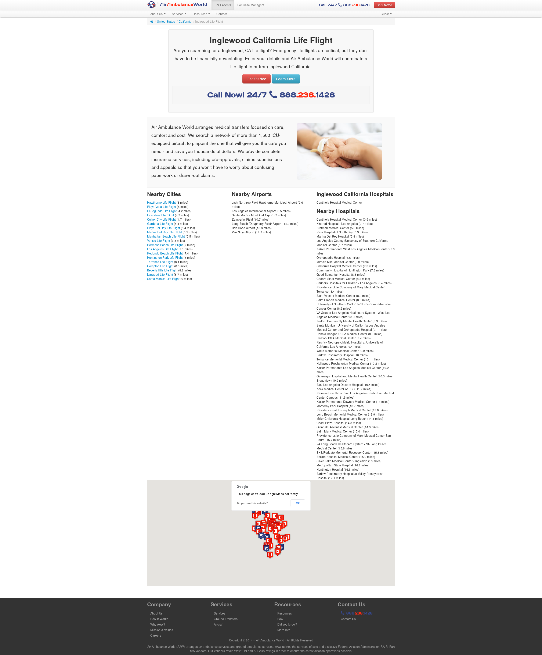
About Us (156, 14)
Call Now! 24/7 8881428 (271, 95)
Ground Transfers (226, 619)
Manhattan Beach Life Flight (166, 236)
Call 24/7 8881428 (344, 5)
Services (178, 14)
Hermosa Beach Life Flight (165, 245)
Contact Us (348, 619)
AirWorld (183, 4)
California (185, 21)
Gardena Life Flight (160, 223)
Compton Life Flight (160, 266)
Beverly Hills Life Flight (162, 270)
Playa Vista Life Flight (161, 206)
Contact (221, 14)
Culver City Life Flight (161, 219)
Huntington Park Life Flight (165, 257)
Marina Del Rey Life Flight (164, 232)
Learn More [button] (286, 78)
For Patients (223, 5)
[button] (261, 536)
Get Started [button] (384, 5)
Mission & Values (161, 630)
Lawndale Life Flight (160, 215)
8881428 (359, 613)
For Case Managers (250, 5)
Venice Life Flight (158, 240)
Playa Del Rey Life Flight (163, 228)
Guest (385, 14)
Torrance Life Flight (160, 262)
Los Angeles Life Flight (162, 249)
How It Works (159, 619)
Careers (155, 635)
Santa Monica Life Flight (163, 279)
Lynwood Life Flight (160, 274)
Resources (200, 14)
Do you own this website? (252, 503)
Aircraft (218, 624)
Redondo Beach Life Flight (165, 253)
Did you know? (287, 624)
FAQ (280, 619)
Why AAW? (157, 624)
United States (166, 21)
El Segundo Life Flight (162, 211)
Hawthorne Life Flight (161, 202)
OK (298, 503)
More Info (283, 630)
